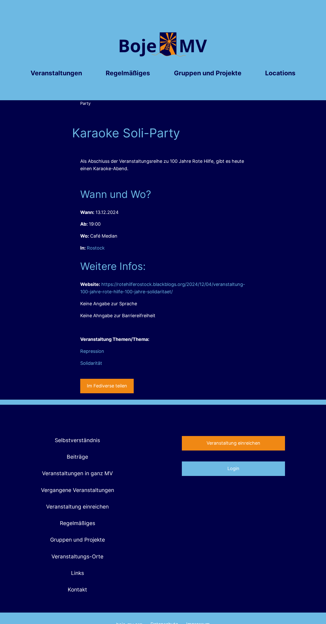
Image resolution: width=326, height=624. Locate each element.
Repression (92, 351)
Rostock (96, 248)
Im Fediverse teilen (107, 385)
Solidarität (91, 363)
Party (85, 103)
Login (233, 468)
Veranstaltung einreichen (233, 443)
